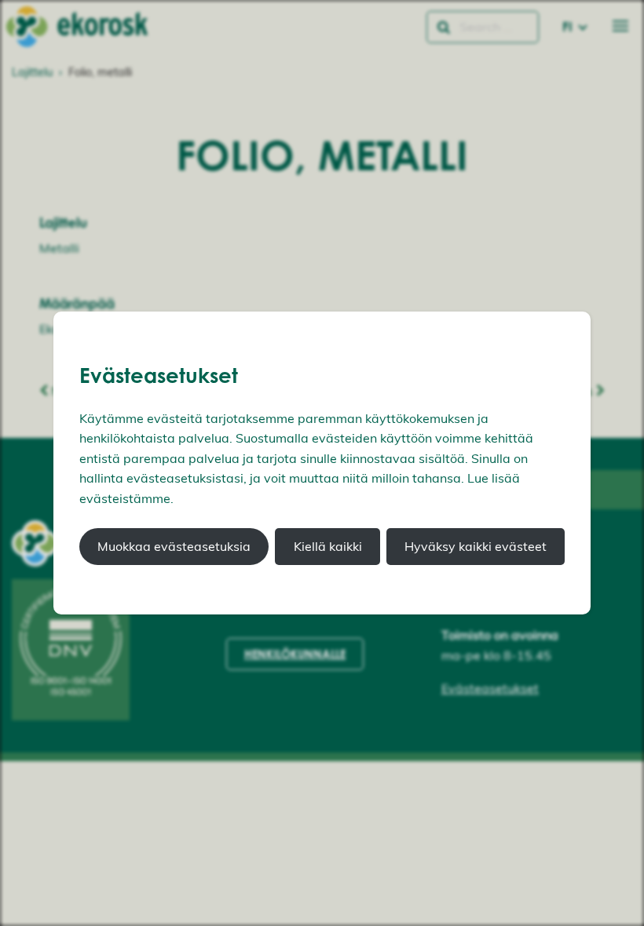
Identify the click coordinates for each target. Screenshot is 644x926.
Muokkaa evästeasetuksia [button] (174, 546)
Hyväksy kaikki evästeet (475, 546)
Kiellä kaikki (328, 546)
